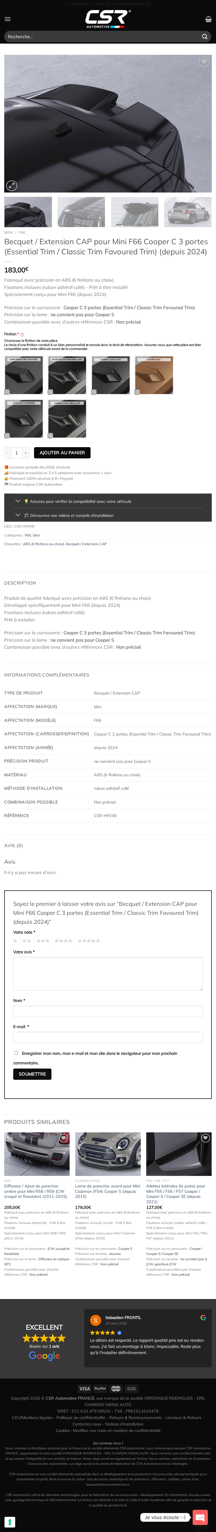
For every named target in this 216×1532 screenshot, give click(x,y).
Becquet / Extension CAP (86, 544)
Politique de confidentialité (81, 1417)
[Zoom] (11, 185)
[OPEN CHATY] (200, 1517)
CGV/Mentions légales (32, 1417)
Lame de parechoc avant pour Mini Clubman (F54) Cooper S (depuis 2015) (107, 1191)
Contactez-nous (87, 1424)
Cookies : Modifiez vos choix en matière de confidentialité (108, 1430)
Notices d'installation (124, 1424)
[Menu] (7, 19)
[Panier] (208, 19)
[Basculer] (18, 501)
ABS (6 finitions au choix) (43, 544)
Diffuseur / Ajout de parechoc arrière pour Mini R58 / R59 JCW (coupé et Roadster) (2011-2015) (35, 1191)
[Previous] (15, 123)
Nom (19, 1000)
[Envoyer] (205, 36)
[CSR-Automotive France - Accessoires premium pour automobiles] (108, 19)
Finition (11, 334)
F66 (21, 232)
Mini (8, 232)
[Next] (200, 123)
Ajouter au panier (62, 452)
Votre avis (24, 951)
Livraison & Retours (183, 1417)
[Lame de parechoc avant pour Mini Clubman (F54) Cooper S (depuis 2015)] (108, 1154)
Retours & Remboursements (135, 1417)
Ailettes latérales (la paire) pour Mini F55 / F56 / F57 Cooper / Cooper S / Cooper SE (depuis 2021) (175, 1193)
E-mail (21, 1026)
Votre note (24, 932)
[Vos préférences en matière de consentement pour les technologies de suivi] (9, 1522)
